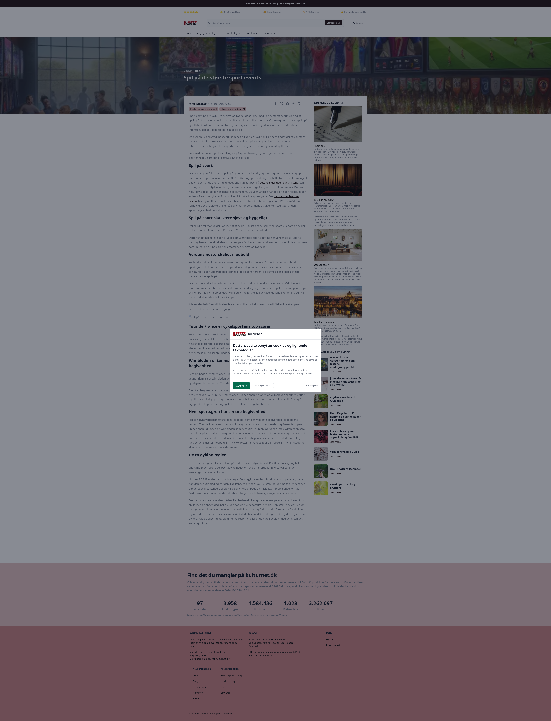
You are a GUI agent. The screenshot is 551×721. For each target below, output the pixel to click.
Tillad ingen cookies (263, 385)
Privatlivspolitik (312, 385)
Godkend (241, 385)
